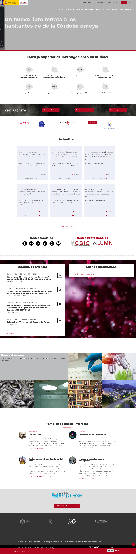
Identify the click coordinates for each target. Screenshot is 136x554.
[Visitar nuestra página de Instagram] (52, 243)
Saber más (23, 35)
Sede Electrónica (109, 2)
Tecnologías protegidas (79, 93)
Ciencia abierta (100, 2)
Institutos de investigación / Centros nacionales (105, 76)
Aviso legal (45, 541)
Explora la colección (86, 451)
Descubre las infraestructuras (40, 476)
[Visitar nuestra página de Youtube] (31, 243)
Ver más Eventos (8, 333)
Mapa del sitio (28, 541)
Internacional (99, 9)
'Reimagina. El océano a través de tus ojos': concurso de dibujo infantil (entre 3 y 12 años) (29, 278)
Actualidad (83, 2)
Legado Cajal (35, 434)
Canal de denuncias (94, 541)
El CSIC (61, 9)
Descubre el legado (36, 449)
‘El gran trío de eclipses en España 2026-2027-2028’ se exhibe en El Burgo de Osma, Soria (29, 292)
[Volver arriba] (133, 544)
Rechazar (118, 550)
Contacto (20, 541)
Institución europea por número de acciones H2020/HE (54, 76)
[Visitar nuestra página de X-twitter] (38, 243)
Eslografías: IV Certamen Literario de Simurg (28, 322)
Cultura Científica (111, 9)
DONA (124, 2)
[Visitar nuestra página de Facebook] (24, 243)
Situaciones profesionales (117, 110)
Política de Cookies (56, 541)
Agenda (90, 2)
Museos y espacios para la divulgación (91, 460)
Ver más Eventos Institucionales (82, 274)
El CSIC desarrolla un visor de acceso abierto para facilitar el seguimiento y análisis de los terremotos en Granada (66, 192)
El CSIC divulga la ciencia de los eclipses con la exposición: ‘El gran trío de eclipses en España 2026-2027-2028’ (28, 307)
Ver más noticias (67, 226)
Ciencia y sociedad (83, 457)
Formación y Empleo (125, 9)
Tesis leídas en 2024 (105, 93)
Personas (79, 76)
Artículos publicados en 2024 (28, 93)
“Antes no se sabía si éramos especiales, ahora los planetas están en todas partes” (32, 192)
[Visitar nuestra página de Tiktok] (45, 243)
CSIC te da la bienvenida (50, 110)
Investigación (70, 9)
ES (129, 2)
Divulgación (82, 431)
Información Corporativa (35, 431)
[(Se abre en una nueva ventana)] (67, 496)
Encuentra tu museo (86, 478)
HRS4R (117, 2)
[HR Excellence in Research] (112, 547)
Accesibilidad (37, 541)
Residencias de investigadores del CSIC (46, 460)
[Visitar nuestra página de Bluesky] (58, 243)
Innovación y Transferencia (84, 9)
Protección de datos (81, 541)
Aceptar (110, 550)
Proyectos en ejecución (54, 93)
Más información (19, 551)
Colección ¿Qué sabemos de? (93, 434)
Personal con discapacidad (84, 110)
